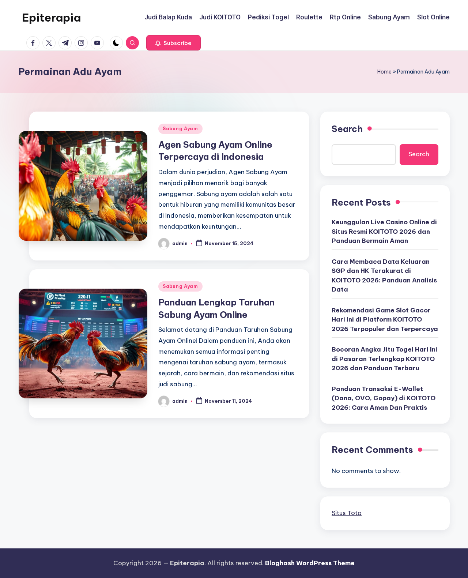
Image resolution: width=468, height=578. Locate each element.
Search (347, 128)
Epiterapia (51, 18)
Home (384, 71)
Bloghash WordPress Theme (310, 563)
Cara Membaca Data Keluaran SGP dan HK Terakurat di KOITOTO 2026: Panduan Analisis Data (384, 276)
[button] (173, 42)
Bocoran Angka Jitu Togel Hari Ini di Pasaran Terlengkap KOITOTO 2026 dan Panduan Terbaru (384, 358)
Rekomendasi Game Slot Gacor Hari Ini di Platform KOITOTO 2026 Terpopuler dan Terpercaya (385, 319)
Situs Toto (347, 513)
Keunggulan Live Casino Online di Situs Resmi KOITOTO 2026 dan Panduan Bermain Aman (384, 231)
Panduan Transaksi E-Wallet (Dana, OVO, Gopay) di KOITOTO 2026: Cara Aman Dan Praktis (383, 398)
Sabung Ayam (180, 128)
